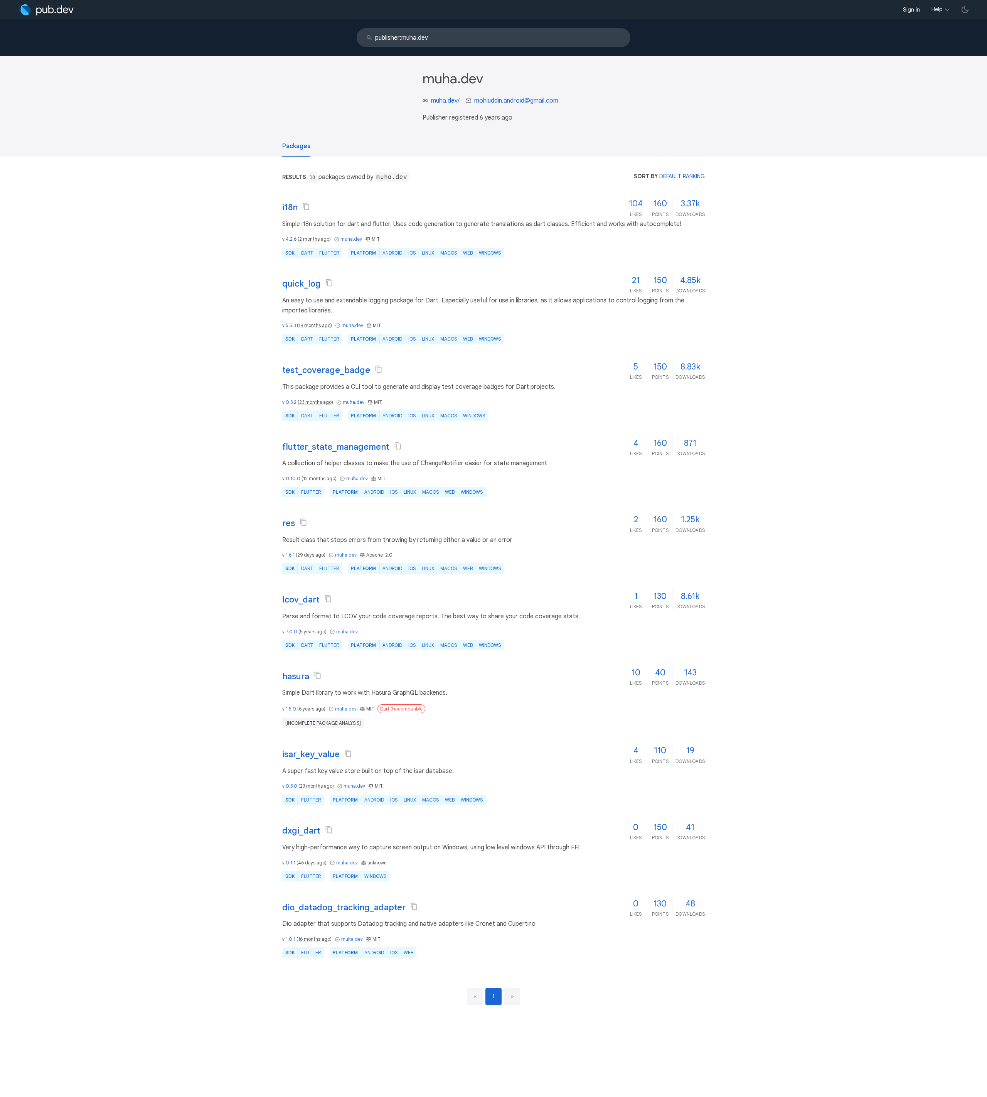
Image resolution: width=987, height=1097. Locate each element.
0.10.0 (293, 478)
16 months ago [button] (314, 939)
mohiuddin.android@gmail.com (516, 101)
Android (392, 253)
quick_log (301, 283)
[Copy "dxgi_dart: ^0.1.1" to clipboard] (329, 830)
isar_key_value (311, 754)
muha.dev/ (445, 101)
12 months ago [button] (319, 478)
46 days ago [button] (311, 863)
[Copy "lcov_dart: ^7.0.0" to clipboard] (328, 599)
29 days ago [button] (310, 555)
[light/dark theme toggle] (965, 9)
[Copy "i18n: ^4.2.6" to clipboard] (306, 206)
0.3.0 (291, 786)
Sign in (911, 9)
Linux (428, 253)
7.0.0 (291, 632)
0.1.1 (290, 863)
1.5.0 (291, 709)
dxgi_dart (301, 830)
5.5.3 (291, 325)
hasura (295, 676)
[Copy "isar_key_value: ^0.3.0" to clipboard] (348, 753)
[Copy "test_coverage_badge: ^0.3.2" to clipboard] (378, 369)
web (468, 253)
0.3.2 (291, 402)
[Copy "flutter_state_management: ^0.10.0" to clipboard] (398, 446)
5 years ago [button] (312, 632)
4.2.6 (291, 239)
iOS (412, 253)
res (288, 523)
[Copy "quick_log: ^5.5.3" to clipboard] (329, 283)
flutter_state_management (335, 447)
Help (937, 9)
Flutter (329, 253)
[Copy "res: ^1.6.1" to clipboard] (303, 522)
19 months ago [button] (314, 325)
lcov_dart (301, 599)
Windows (490, 253)
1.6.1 (290, 555)
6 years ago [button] (496, 118)
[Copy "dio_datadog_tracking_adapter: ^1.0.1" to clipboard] (414, 906)
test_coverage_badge (326, 370)
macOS (448, 253)
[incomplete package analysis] (323, 723)
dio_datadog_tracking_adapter (344, 907)
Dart (307, 253)
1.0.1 (290, 939)
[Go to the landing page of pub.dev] (46, 9)
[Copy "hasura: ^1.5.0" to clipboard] (318, 675)
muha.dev (351, 239)
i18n (290, 207)
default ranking (682, 176)
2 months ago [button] (314, 239)
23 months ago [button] (315, 402)
